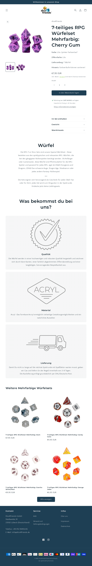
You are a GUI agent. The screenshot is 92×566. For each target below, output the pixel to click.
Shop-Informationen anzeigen (65, 107)
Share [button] (56, 112)
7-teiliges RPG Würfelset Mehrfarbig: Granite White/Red (24, 488)
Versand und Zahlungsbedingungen (41, 522)
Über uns (64, 516)
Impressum (65, 521)
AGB (34, 516)
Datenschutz (65, 526)
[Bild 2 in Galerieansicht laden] (20, 67)
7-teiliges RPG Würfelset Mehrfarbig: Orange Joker (65, 488)
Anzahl (54, 80)
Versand (62, 76)
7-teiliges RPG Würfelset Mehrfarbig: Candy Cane (65, 436)
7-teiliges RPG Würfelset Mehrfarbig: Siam (23, 435)
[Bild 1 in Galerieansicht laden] (10, 67)
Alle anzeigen (46, 499)
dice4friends (42, 558)
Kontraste (51, 561)
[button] (6, 10)
